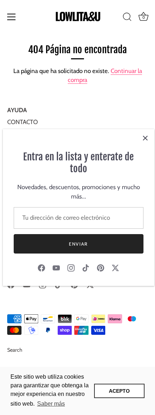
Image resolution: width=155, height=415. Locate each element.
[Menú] (11, 17)
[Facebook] (41, 267)
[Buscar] (127, 18)
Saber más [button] (51, 404)
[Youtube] (56, 267)
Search (14, 350)
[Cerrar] (145, 138)
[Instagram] (71, 267)
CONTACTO (22, 122)
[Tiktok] (85, 267)
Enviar (78, 244)
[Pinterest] (100, 267)
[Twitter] (115, 267)
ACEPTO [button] (119, 391)
